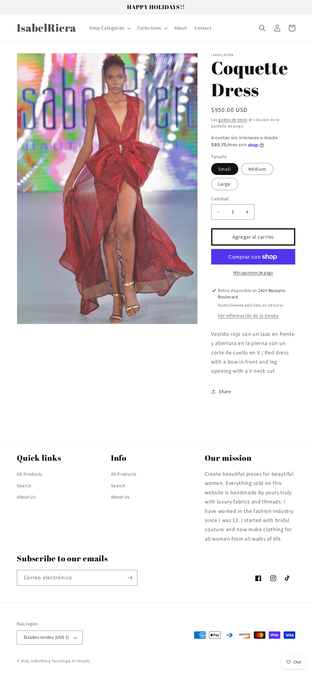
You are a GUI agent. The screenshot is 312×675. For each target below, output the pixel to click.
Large (224, 184)
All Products (29, 474)
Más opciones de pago (253, 272)
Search (24, 485)
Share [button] (225, 391)
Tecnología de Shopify (70, 661)
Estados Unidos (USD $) (46, 637)
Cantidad (220, 198)
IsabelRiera (40, 661)
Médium (257, 169)
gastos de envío (232, 119)
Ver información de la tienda (248, 315)
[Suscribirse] (129, 578)
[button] (109, 28)
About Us (26, 497)
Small (224, 169)
